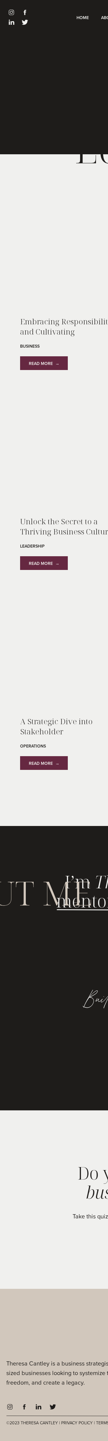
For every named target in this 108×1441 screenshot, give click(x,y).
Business (30, 346)
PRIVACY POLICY (77, 1423)
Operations (33, 746)
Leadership (32, 546)
